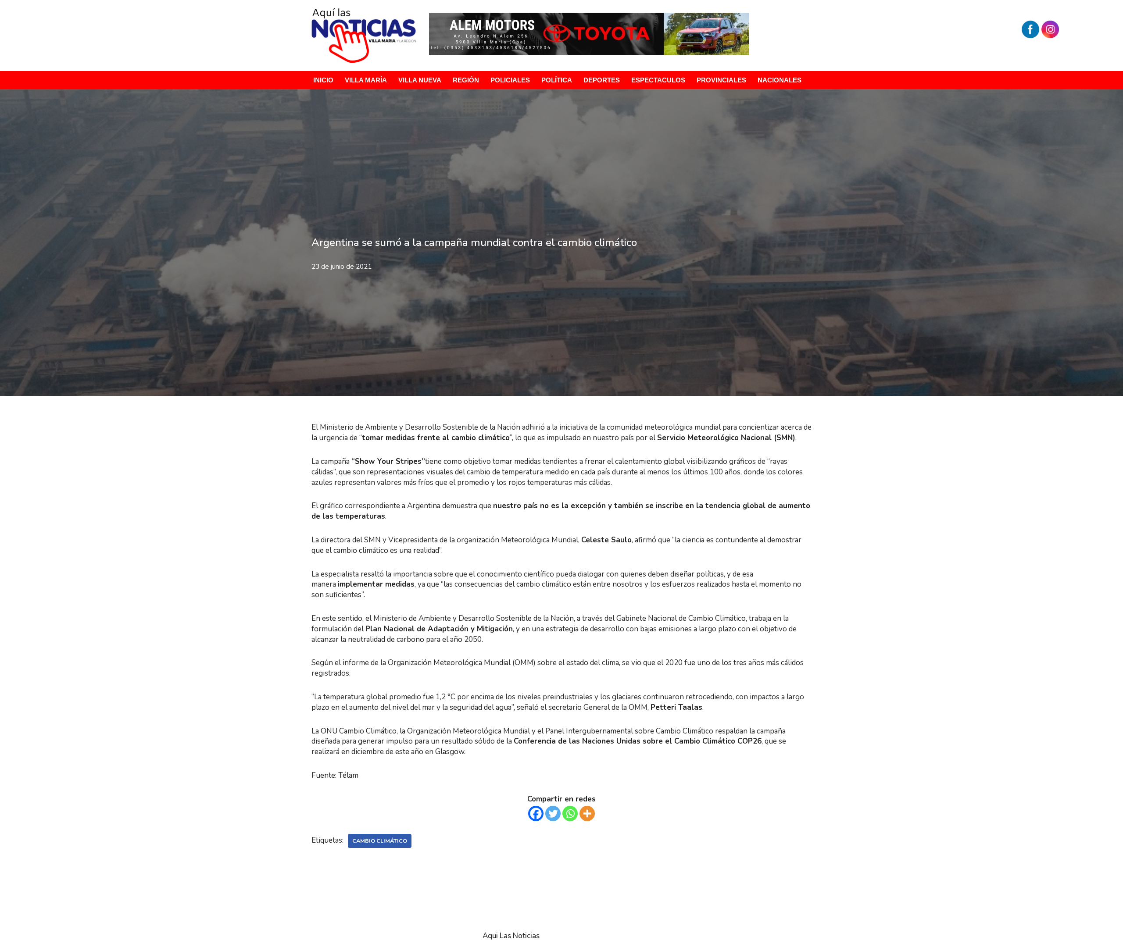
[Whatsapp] (570, 813)
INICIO (323, 80)
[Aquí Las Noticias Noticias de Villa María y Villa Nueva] (363, 35)
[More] (587, 813)
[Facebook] (536, 813)
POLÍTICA (556, 80)
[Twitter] (553, 813)
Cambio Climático (379, 841)
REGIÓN (466, 80)
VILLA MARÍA (366, 80)
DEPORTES (601, 80)
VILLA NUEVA (419, 80)
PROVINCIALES (721, 80)
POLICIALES (510, 80)
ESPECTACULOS (658, 80)
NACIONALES (779, 80)
